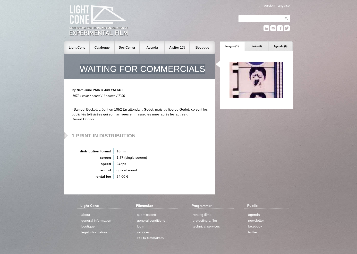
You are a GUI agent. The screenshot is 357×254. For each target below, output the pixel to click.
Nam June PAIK (88, 90)
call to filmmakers (150, 238)
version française (277, 5)
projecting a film (205, 220)
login (140, 226)
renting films (202, 215)
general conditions (151, 220)
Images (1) (232, 46)
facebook (255, 226)
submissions (146, 215)
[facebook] (280, 30)
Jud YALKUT (113, 90)
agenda (254, 215)
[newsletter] (273, 30)
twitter (252, 232)
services (143, 232)
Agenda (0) (280, 46)
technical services (206, 226)
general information (96, 220)
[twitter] (287, 30)
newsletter (256, 220)
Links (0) (256, 46)
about (85, 215)
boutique (88, 226)
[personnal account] (266, 30)
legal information (94, 232)
